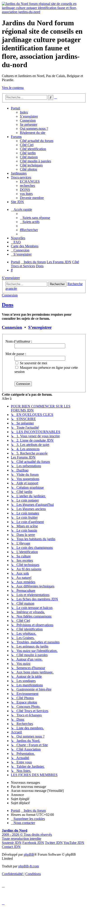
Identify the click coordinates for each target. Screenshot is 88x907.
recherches (27, 185)
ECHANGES (30, 181)
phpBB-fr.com (28, 866)
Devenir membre (32, 198)
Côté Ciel (26, 145)
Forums (16, 137)
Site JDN (17, 202)
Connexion (28, 120)
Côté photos (28, 169)
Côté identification (33, 149)
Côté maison (29, 157)
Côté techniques (31, 165)
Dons (7, 305)
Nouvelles (18, 238)
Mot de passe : (15, 354)
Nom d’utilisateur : (18, 341)
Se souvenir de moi (33, 363)
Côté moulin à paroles (35, 161)
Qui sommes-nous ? (34, 128)
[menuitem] (35, 218)
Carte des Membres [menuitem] (24, 246)
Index (24, 112)
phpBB (29, 854)
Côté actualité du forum (36, 141)
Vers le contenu (13, 88)
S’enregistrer (29, 116)
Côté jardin (28, 153)
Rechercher (57, 284)
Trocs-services (21, 177)
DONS (25, 190)
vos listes (26, 194)
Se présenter (28, 124)
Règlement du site (32, 133)
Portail (15, 108)
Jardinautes (19, 173)
